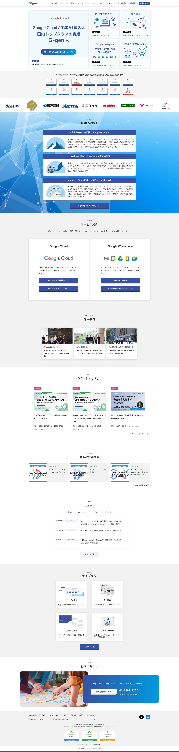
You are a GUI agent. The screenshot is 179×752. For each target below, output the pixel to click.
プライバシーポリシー (79, 719)
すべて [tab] (70, 512)
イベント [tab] (108, 512)
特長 (56, 3)
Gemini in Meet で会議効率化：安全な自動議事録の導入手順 (101, 532)
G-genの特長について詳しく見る (89, 206)
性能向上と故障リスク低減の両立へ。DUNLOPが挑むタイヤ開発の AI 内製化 (56, 353)
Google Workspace (120, 280)
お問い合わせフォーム (104, 692)
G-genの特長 (32, 715)
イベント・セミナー (91, 3)
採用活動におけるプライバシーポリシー (39, 719)
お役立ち (109, 3)
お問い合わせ (144, 3)
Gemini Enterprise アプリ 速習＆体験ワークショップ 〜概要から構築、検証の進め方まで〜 (89, 418)
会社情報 (116, 3)
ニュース (81, 3)
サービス (66, 3)
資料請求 (132, 3)
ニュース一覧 (89, 554)
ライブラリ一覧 (89, 647)
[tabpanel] (89, 532)
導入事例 (73, 3)
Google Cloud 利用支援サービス (59, 280)
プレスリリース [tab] (83, 512)
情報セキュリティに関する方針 (61, 719)
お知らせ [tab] (97, 512)
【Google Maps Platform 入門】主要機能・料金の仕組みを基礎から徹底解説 (101, 541)
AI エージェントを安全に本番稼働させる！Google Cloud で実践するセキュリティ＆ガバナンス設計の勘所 (102, 522)
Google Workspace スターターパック (120, 288)
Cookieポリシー (93, 719)
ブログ (102, 3)
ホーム (51, 3)
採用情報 (123, 3)
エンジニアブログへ (142, 485)
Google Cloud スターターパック (59, 288)
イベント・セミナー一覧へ (140, 434)
